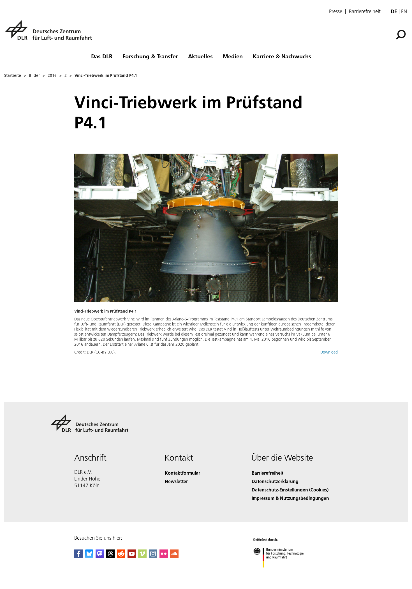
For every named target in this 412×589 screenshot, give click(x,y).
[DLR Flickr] (163, 556)
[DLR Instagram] (153, 556)
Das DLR (101, 56)
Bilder (34, 75)
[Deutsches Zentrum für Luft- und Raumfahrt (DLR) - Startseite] (50, 33)
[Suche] (401, 34)
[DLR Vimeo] (142, 556)
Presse (335, 11)
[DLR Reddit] (121, 556)
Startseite (12, 75)
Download (329, 352)
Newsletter (176, 481)
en (404, 11)
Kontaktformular (182, 473)
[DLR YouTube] (132, 556)
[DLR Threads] (110, 556)
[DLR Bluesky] (89, 556)
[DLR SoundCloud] (174, 556)
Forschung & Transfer (150, 56)
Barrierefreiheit (365, 11)
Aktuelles (200, 56)
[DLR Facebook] (78, 556)
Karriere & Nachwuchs (282, 56)
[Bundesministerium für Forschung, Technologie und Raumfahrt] (283, 573)
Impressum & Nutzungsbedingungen (290, 498)
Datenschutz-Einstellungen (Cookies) (290, 490)
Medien (233, 56)
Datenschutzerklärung (275, 481)
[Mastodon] (100, 556)
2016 (52, 75)
